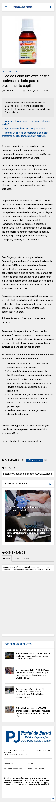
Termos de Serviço (36, 769)
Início (3, 71)
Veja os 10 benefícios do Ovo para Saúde (24, 128)
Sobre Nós (8, 764)
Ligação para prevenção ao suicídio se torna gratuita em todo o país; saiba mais (28, 533)
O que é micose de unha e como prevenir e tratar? (24, 509)
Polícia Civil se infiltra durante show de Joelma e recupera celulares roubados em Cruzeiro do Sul (33, 656)
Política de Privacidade (13, 769)
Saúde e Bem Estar (15, 71)
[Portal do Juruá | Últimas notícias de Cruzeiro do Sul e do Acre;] (23, 8)
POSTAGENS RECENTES (18, 644)
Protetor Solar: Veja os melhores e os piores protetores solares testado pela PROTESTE (25, 134)
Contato (31, 764)
